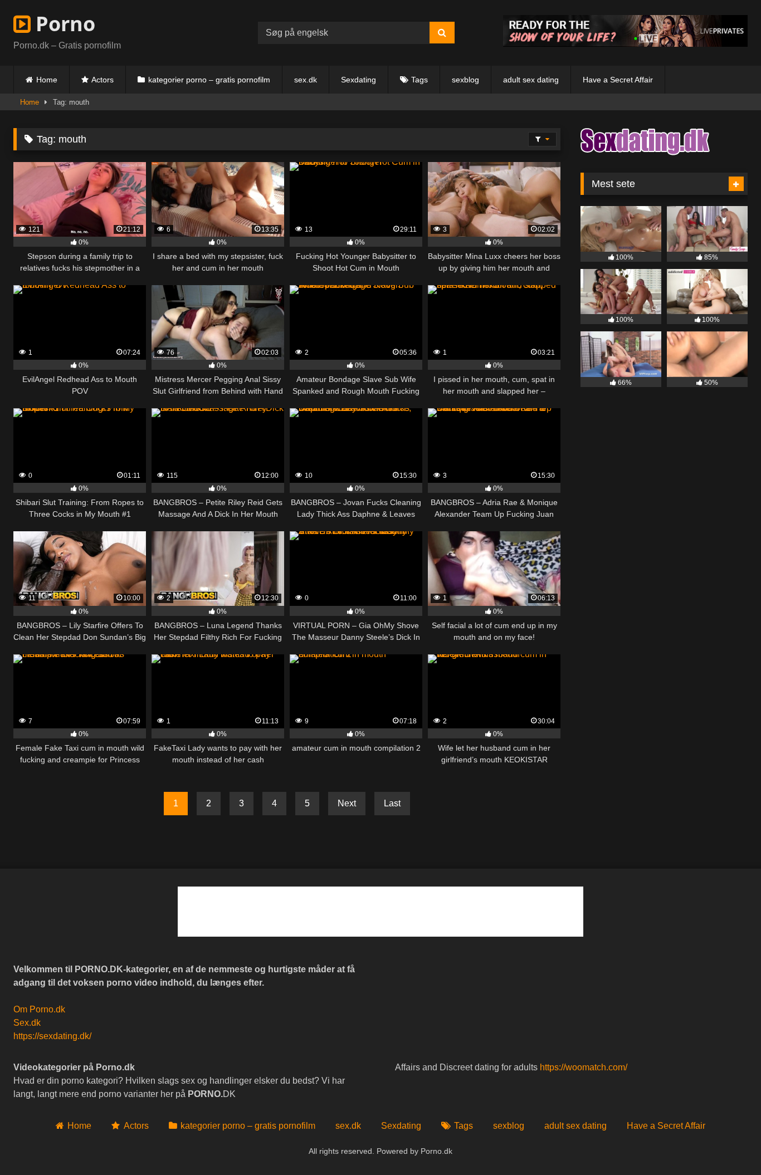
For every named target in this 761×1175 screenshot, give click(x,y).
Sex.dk (27, 1022)
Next (347, 803)
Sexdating (358, 79)
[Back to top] (726, 1142)
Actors (102, 79)
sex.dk (305, 79)
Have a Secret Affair (618, 79)
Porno (63, 23)
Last (392, 803)
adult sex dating (531, 79)
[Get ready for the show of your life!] (625, 43)
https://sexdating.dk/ (52, 1036)
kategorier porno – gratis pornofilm (209, 79)
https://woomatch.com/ (583, 1067)
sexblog (465, 79)
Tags (419, 79)
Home (46, 79)
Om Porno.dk (39, 1009)
